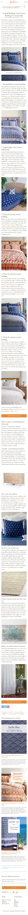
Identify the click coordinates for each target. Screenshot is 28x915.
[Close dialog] (26, 449)
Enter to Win (20, 458)
